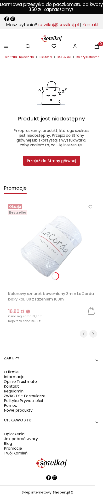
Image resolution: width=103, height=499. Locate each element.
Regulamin (13, 391)
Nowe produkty (18, 410)
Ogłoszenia (14, 434)
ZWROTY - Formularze (25, 396)
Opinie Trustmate (20, 381)
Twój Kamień (16, 453)
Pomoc (10, 405)
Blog (8, 443)
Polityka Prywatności (23, 400)
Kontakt (90, 25)
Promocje (13, 448)
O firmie (11, 372)
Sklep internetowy (46, 492)
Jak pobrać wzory (21, 439)
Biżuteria (46, 57)
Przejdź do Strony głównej (51, 161)
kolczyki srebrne (87, 57)
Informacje (14, 377)
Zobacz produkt (91, 310)
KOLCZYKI (64, 57)
